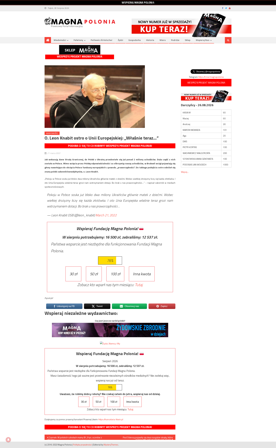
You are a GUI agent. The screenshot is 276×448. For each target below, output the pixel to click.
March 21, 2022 (106, 215)
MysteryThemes (111, 444)
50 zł (94, 274)
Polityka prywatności (82, 444)
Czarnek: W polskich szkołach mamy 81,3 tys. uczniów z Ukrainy (74, 438)
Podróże (175, 40)
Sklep (187, 40)
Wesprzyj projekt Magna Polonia (79, 57)
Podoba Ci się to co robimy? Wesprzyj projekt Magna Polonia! (110, 146)
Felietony (78, 40)
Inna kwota (142, 274)
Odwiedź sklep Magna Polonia (79, 49)
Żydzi (120, 40)
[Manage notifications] (8, 439)
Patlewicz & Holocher (101, 40)
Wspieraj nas (202, 40)
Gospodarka (134, 40)
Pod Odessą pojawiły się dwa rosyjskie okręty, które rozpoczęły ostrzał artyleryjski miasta (148, 438)
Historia (150, 40)
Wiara (163, 40)
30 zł (73, 274)
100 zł (115, 274)
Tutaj (139, 285)
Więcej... (185, 172)
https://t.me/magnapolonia (211, 77)
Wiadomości (60, 40)
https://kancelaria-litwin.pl (110, 419)
